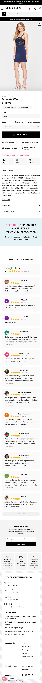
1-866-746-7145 (27, 656)
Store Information (27, 666)
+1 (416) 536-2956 (25, 232)
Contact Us (25, 653)
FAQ (23, 643)
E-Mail (10, 604)
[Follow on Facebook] (23, 675)
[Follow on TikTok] (32, 675)
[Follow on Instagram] (26, 675)
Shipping (25, 650)
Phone (10, 583)
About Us (25, 669)
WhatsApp (11, 590)
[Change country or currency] (31, 9)
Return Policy (26, 646)
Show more (6, 199)
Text (9, 597)
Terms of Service (27, 660)
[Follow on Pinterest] (29, 675)
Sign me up (21, 544)
